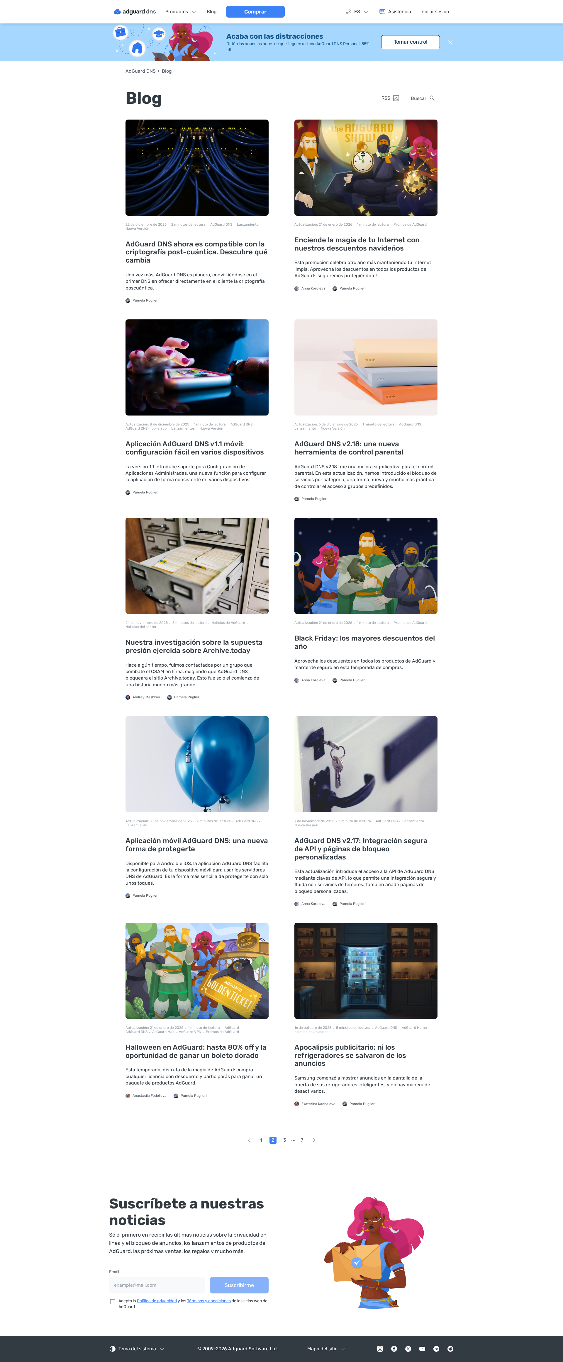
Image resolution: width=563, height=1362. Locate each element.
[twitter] (408, 1348)
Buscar (418, 98)
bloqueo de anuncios (311, 1032)
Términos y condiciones (209, 1300)
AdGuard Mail (163, 1032)
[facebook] (394, 1348)
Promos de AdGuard (410, 225)
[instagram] (380, 1348)
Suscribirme (239, 1285)
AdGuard (232, 1028)
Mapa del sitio (322, 1348)
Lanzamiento (248, 225)
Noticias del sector (141, 627)
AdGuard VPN (190, 1032)
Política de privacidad (157, 1300)
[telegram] (436, 1348)
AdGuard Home (414, 1028)
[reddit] (450, 1348)
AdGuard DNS (141, 71)
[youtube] (422, 1348)
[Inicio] (135, 11)
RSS (385, 98)
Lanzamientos (183, 428)
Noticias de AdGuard (228, 623)
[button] (450, 42)
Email (114, 1271)
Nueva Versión (137, 229)
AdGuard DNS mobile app (146, 428)
